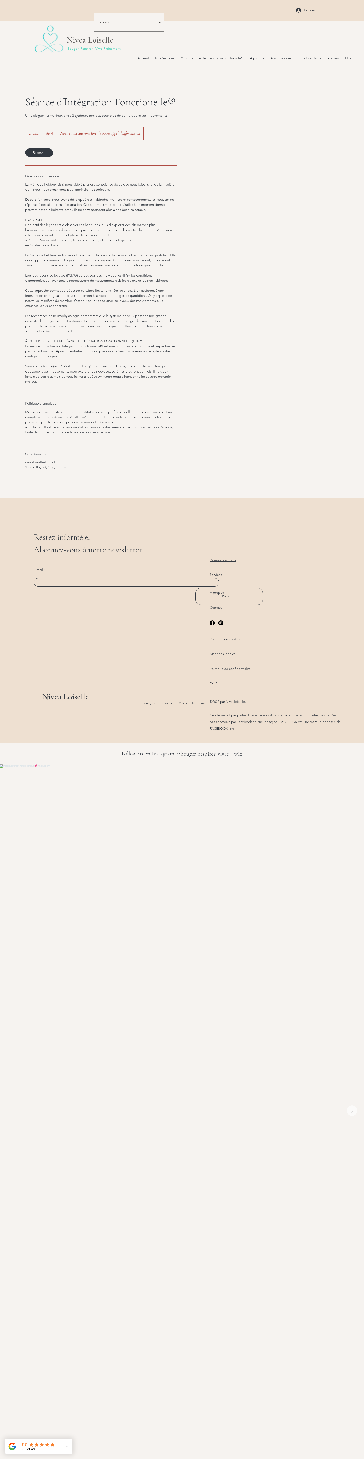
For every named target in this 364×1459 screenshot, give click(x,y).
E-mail (38, 570)
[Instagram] (220, 622)
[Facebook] (212, 622)
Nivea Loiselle (65, 697)
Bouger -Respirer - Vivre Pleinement (93, 49)
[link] (39, 152)
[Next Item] (352, 1110)
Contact (216, 607)
